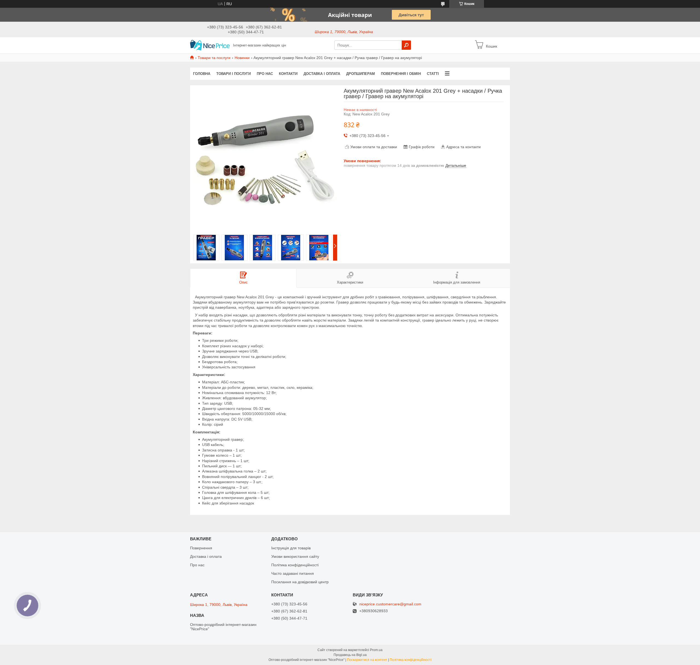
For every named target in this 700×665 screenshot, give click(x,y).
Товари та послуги (214, 58)
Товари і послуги (233, 74)
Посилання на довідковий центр (300, 582)
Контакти (288, 74)
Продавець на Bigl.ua (350, 655)
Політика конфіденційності (295, 565)
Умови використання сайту (295, 556)
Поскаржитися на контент (367, 660)
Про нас (265, 74)
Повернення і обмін (401, 74)
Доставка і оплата (322, 74)
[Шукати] (406, 45)
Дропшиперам (360, 74)
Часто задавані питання (292, 573)
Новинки (242, 58)
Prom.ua (376, 650)
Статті (433, 74)
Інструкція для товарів (291, 548)
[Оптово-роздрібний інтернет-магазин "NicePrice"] (210, 45)
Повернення (201, 548)
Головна (201, 74)
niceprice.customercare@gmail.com (390, 604)
